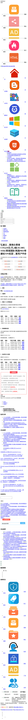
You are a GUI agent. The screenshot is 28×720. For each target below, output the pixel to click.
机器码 (5, 235)
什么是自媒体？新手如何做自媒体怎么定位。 (15, 423)
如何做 (7, 266)
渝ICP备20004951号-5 (19, 709)
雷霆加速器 (6, 231)
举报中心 (21, 707)
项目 (20, 266)
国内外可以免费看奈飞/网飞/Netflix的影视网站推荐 (13, 513)
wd (4, 233)
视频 (20, 261)
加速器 (5, 228)
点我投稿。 (15, 391)
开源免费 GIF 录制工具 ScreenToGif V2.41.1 (11, 452)
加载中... (3, 517)
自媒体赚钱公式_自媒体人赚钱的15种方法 (14, 427)
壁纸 (20, 263)
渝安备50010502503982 (7, 709)
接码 (4, 238)
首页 (2, 240)
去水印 (7, 263)
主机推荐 (5, 240)
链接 (20, 323)
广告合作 (20, 269)
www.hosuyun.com (8, 290)
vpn (4, 234)
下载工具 (7, 269)
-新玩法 (7, 261)
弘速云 (5, 404)
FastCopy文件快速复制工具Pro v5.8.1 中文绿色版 (12, 474)
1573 (4, 236)
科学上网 (5, 230)
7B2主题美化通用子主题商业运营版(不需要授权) (12, 510)
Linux (4, 401)
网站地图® (16, 707)
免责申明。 (13, 387)
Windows (5, 402)
